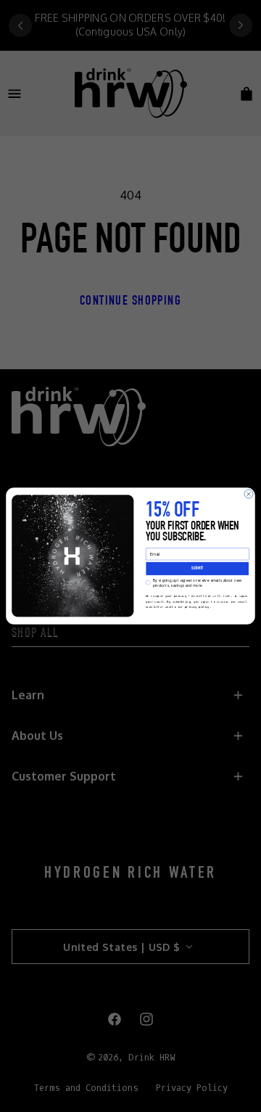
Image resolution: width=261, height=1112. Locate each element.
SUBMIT (197, 569)
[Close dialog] (248, 494)
